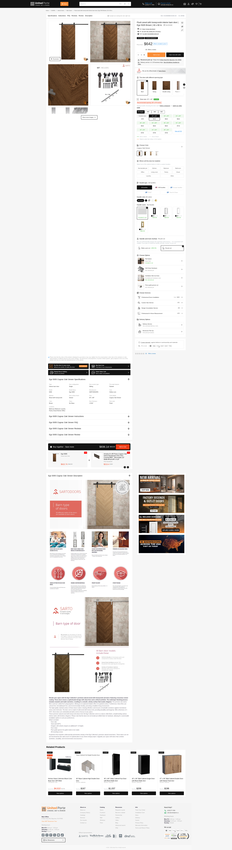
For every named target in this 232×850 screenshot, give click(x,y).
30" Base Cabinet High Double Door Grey (88, 779)
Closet (55, 410)
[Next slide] (184, 84)
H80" (148, 111)
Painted (111, 386)
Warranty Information (141, 825)
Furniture (102, 812)
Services (82, 817)
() (146, 49)
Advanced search (120, 825)
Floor (101, 822)
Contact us (83, 822)
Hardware (103, 815)
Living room (154, 172)
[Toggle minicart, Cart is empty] (200, 4)
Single (71, 386)
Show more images (88, 117)
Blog (116, 822)
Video (117, 820)
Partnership (118, 815)
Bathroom (52, 409)
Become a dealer (120, 812)
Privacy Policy (139, 822)
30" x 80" (91, 397)
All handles (144, 187)
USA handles (161, 187)
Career (137, 820)
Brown (51, 403)
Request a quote (120, 810)
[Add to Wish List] (182, 23)
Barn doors (69, 10)
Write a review (152, 49)
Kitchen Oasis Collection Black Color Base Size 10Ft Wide (60, 779)
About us (82, 810)
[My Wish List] (196, 4)
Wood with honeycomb (55, 397)
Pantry (51, 410)
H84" (155, 111)
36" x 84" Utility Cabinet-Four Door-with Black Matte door (115, 779)
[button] (68, 366)
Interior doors (61, 10)
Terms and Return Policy (142, 828)
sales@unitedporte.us (167, 4)
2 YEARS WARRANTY (145, 342)
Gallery (117, 817)
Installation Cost (139, 812)
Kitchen (59, 410)
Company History (85, 812)
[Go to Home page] (40, 4)
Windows (102, 820)
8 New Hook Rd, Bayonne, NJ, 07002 (170, 60)
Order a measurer (165, 105)
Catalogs (82, 815)
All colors (140, 200)
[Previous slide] (184, 88)
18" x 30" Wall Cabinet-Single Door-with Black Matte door (143, 779)
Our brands (83, 820)
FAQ (116, 828)
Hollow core (112, 392)
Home (47, 10)
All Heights (141, 111)
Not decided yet (142, 168)
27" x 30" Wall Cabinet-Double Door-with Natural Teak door (171, 779)
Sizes (136, 815)
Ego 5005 (64, 454)
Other (172, 176)
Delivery (137, 817)
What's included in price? (160, 43)
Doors (101, 810)
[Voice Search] (125, 3)
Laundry (63, 409)
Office (63, 410)
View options (60, 793)
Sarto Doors (162, 71)
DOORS (53, 10)
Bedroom (58, 409)
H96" (161, 111)
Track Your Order (140, 810)
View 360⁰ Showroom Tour (49, 821)
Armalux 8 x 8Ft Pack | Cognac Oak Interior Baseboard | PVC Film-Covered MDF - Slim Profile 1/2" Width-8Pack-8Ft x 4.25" (115, 456)
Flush (111, 403)
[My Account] (188, 4)
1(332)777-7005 (149, 4)
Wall (101, 817)
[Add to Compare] (182, 26)
